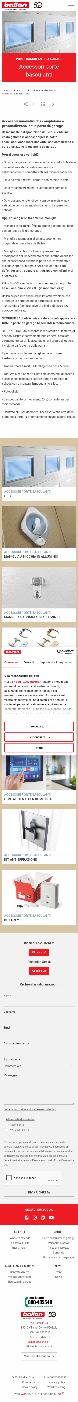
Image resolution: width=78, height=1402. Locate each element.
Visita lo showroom (19, 1276)
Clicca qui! (39, 952)
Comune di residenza (16, 1043)
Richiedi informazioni (39, 1346)
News (58, 1276)
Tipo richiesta (12, 1059)
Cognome (10, 1011)
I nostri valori (19, 1247)
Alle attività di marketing (20, 1119)
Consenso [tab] (11, 662)
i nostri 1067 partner (26, 681)
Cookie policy (29, 1387)
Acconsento (17, 1124)
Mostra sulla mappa (37, 1356)
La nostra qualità (20, 1242)
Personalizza (36, 737)
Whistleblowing (56, 1387)
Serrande (58, 1252)
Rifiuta (39, 747)
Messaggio (10, 1075)
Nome (7, 996)
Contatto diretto (19, 1272)
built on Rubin (51, 1394)
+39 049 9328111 (40, 1332)
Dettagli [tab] (29, 662)
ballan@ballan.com (39, 1341)
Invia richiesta (39, 1192)
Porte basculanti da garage (58, 1238)
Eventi (58, 1272)
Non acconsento (19, 1129)
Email (7, 1027)
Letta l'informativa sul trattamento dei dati (30, 1109)
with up (24, 1394)
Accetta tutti (39, 726)
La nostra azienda (19, 1238)
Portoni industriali (58, 1242)
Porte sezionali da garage (58, 1257)
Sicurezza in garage (19, 1281)
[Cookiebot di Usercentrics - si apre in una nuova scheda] (57, 651)
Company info (30, 1382)
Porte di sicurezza (58, 1247)
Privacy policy (57, 1382)
